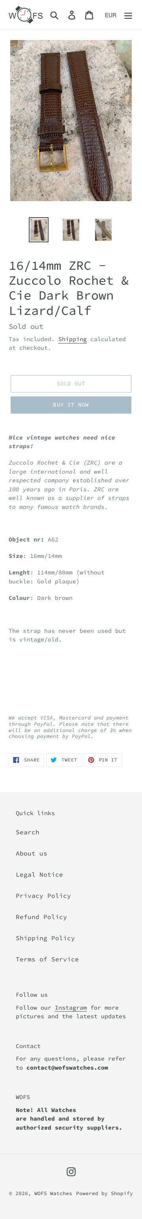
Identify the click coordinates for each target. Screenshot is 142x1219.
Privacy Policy (43, 895)
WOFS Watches (53, 1193)
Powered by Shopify (104, 1193)
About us (31, 853)
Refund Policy (41, 917)
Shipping (72, 339)
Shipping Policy (45, 938)
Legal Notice (39, 874)
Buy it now (71, 404)
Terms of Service (47, 959)
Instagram (71, 1007)
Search (27, 832)
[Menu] (128, 15)
